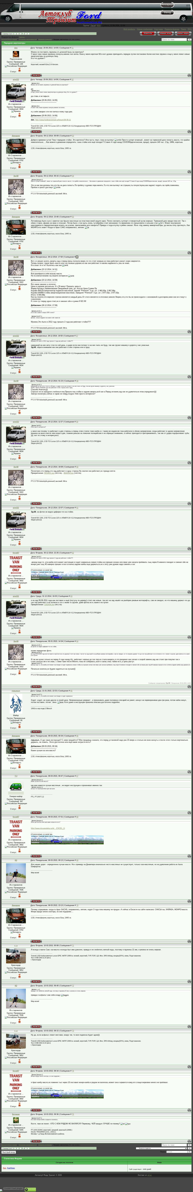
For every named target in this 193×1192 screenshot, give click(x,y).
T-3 (16, 776)
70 (77, 905)
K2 (16, 860)
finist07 (16, 553)
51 (72, 48)
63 (71, 596)
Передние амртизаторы (61, 39)
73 (73, 1031)
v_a (15, 945)
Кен (4, 1168)
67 (77, 776)
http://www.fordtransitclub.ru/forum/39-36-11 (53, 120)
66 (77, 736)
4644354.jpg (68, 473)
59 (77, 422)
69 (77, 860)
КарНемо (22, 37)
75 (73, 1114)
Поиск (183, 29)
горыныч (16, 691)
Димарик (16, 136)
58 (77, 381)
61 (77, 508)
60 (77, 467)
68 (77, 817)
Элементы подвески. (45, 39)
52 (72, 79)
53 (73, 136)
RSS (99, 25)
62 (73, 553)
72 (73, 986)
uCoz (150, 1175)
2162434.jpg (49, 604)
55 (73, 217)
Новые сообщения (144, 29)
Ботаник (16, 1114)
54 (73, 176)
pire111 (16, 79)
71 (73, 945)
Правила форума (172, 29)
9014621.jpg (49, 473)
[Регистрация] (167, 7)
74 (73, 1071)
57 (77, 336)
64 (77, 641)
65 (71, 691)
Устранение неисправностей (28, 39)
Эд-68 (15, 176)
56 (77, 257)
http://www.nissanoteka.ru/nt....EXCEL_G (48, 828)
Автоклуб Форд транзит (9, 39)
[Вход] (167, 15)
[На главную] (70, 23)
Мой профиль (129, 29)
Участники (158, 29)
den (16, 48)
